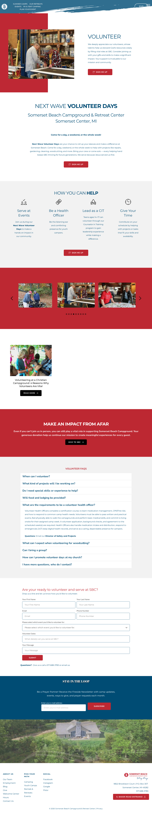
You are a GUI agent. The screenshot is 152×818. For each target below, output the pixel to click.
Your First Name (29, 599)
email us (66, 665)
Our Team (7, 779)
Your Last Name (83, 599)
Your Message (28, 645)
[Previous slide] (12, 298)
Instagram (48, 783)
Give (5, 790)
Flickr (46, 790)
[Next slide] (140, 298)
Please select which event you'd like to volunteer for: (43, 622)
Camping (28, 782)
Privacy (99, 809)
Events (27, 796)
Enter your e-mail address (51, 703)
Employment (9, 783)
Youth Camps (30, 785)
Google (46, 786)
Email (24, 611)
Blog (5, 786)
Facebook (48, 779)
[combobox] (76, 627)
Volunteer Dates (29, 633)
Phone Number (83, 611)
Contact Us (8, 801)
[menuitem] (20, 4)
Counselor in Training (93, 224)
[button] (148, 6)
